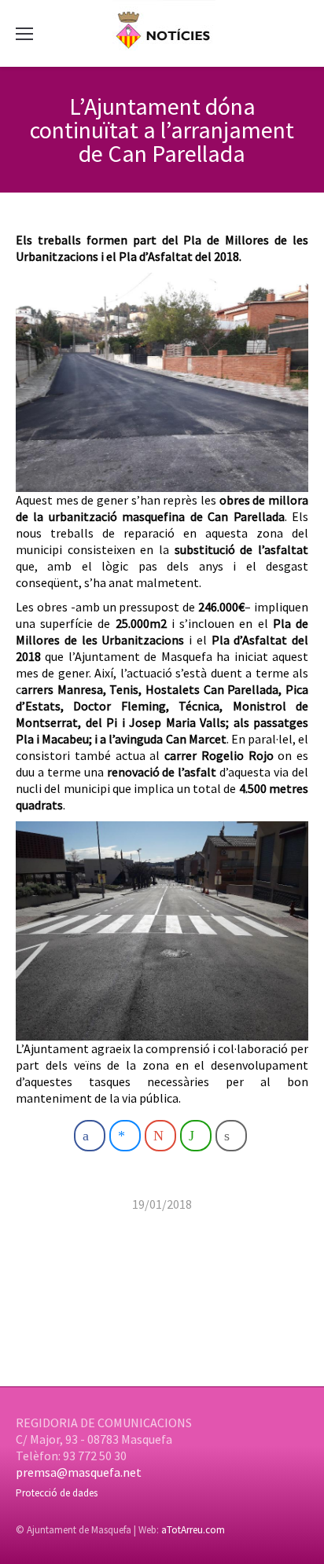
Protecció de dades (57, 1493)
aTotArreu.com (193, 1529)
